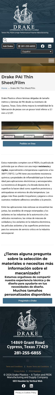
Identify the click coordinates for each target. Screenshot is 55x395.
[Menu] (51, 60)
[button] (27, 360)
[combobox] (28, 40)
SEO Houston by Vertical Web (27, 381)
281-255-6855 (27, 352)
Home (4, 88)
